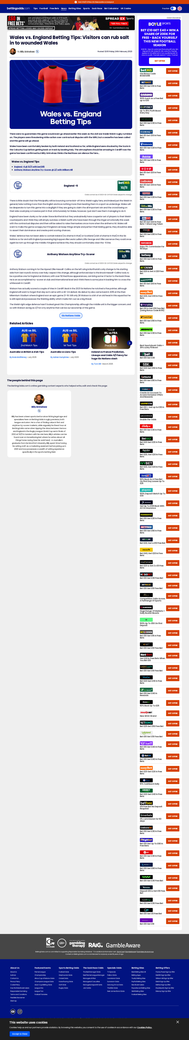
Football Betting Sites (139, 994)
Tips (35, 8)
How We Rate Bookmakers (19, 988)
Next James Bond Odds (115, 991)
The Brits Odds (112, 988)
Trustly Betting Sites (138, 978)
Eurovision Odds (113, 981)
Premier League (40, 972)
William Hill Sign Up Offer (164, 978)
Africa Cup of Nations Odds (45, 978)
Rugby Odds (63, 988)
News (63, 8)
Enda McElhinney (19, 357)
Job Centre (87, 988)
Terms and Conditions (18, 994)
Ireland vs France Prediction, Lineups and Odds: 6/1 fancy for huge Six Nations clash (109, 355)
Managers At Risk (89, 978)
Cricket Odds (63, 978)
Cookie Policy (15, 985)
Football (43, 8)
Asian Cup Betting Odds (43, 985)
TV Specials (111, 972)
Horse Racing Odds (66, 981)
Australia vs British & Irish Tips (27, 351)
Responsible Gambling (18, 991)
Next (129, 343)
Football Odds (64, 972)
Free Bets (54, 8)
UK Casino (126, 8)
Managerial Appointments (92, 985)
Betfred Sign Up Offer (163, 985)
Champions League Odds (44, 981)
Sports (86, 8)
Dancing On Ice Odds (115, 985)
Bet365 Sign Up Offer (163, 975)
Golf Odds (62, 985)
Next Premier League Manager (93, 975)
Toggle (173, 8)
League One (39, 988)
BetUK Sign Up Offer (162, 981)
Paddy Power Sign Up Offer (165, 972)
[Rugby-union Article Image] (29, 338)
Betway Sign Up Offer (163, 991)
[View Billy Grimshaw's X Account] (37, 51)
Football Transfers (41, 994)
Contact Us (14, 978)
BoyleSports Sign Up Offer (165, 988)
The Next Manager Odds (92, 972)
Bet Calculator (111, 8)
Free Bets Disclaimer (17, 998)
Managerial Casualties (91, 981)
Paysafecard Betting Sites (141, 988)
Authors (13, 975)
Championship (40, 975)
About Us (13, 972)
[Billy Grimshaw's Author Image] (39, 399)
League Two (39, 991)
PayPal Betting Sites (138, 981)
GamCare (120, 952)
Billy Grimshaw (27, 51)
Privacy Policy (15, 981)
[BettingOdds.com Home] (18, 8)
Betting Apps (136, 975)
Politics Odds (112, 975)
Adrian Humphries (61, 357)
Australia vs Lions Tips (63, 351)
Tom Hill (97, 364)
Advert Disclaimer (174, 18)
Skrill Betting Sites (138, 991)
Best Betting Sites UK (139, 972)
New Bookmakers (138, 985)
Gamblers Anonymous (145, 952)
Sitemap (13, 1001)
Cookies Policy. (144, 1027)
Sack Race (97, 8)
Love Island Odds (113, 978)
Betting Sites (75, 8)
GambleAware (130, 952)
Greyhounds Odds (65, 975)
